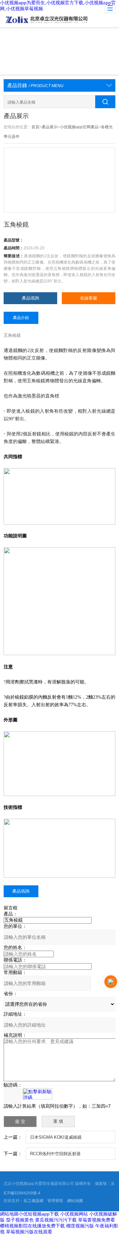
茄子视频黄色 (20, 1219)
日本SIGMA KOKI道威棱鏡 (56, 1137)
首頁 (35, 127)
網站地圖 (75, 1200)
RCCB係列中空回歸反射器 (55, 1153)
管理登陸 (55, 1200)
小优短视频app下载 (39, 1214)
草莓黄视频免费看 (96, 1219)
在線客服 (88, 298)
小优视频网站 (74, 1214)
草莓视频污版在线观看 (29, 1231)
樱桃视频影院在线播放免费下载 (32, 1225)
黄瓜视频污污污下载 (56, 1219)
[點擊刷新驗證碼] (37, 1093)
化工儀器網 (33, 1200)
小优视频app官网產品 (79, 127)
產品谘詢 (30, 298)
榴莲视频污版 (80, 1225)
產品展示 (50, 127)
